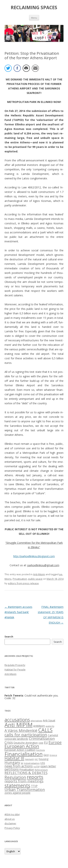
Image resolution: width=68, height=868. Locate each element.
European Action (22, 746)
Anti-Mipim (39, 574)
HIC (36, 759)
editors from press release (23, 583)
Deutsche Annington (26, 742)
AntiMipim (39, 726)
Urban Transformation (25, 789)
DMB (41, 743)
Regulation (15, 777)
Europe (55, 742)
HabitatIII (29, 759)
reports (35, 777)
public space (35, 578)
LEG (42, 763)
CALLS (45, 729)
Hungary (12, 762)
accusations (17, 720)
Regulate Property (15, 665)
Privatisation (20, 578)
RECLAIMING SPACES (34, 7)
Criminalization (42, 738)
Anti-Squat (49, 720)
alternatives (36, 720)
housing (43, 759)
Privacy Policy (12, 828)
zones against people (17, 793)
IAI (22, 763)
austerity (50, 726)
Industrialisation (32, 763)
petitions (12, 769)
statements (17, 785)
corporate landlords (16, 739)
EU (46, 743)
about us (10, 819)
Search (9, 636)
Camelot (53, 735)
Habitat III (14, 758)
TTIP (34, 786)
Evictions (40, 750)
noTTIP (36, 766)
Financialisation (24, 753)
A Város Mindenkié (21, 730)
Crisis (9, 742)
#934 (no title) (12, 814)
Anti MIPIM (18, 725)
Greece (53, 755)
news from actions (19, 766)
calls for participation (26, 735)
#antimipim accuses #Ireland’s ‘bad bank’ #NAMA (18, 612)
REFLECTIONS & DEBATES (26, 772)
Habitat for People (15, 669)
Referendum (41, 769)
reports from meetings (24, 781)
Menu (34, 17)
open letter (48, 766)
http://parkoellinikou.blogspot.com (34, 556)
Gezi (46, 755)
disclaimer (10, 823)
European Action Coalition (20, 750)
